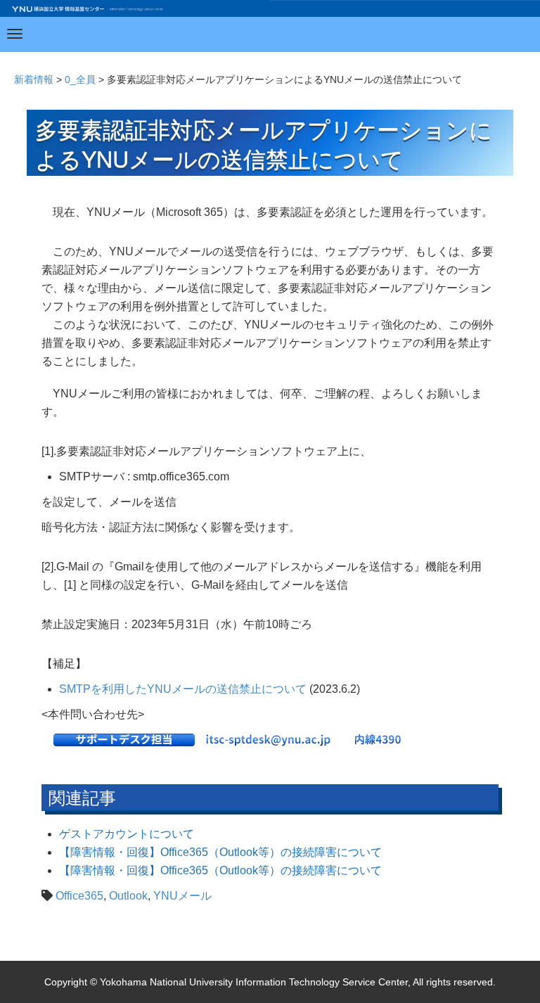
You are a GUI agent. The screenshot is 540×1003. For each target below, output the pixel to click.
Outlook (128, 896)
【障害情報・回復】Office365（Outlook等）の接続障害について (220, 852)
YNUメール (182, 896)
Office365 (79, 896)
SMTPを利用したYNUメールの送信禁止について (183, 689)
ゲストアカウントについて (126, 834)
